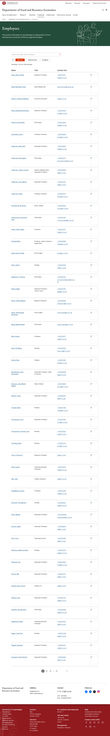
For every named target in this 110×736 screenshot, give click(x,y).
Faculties (5, 716)
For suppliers (34, 730)
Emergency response (64, 727)
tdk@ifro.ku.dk (62, 505)
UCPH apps (33, 726)
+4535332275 (61, 194)
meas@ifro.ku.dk (62, 244)
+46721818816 (61, 514)
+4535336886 (61, 241)
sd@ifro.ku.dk (61, 529)
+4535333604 (61, 562)
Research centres (7, 720)
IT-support (33, 728)
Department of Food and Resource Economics (29, 10)
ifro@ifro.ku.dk (66, 691)
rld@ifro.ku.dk (61, 586)
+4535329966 (61, 609)
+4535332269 (61, 491)
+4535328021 (61, 503)
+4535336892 (61, 170)
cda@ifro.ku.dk (62, 493)
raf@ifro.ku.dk (61, 648)
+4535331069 (61, 419)
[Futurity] (86, 726)
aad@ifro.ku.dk (62, 553)
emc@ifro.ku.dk (62, 446)
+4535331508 (61, 360)
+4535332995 (61, 538)
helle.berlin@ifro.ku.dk (64, 303)
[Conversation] (90, 726)
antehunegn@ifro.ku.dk (64, 312)
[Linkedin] (90, 691)
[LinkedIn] (90, 722)
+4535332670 (61, 621)
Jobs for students (63, 720)
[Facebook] (86, 691)
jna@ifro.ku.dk (61, 99)
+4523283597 (61, 396)
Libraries (5, 727)
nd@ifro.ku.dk (61, 577)
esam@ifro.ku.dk (62, 137)
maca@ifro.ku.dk (62, 410)
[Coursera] (94, 726)
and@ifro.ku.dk (62, 470)
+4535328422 (61, 205)
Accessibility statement (92, 714)
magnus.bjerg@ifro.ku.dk (65, 324)
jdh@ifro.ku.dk (61, 479)
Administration (6, 714)
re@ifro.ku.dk (61, 624)
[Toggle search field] (103, 9)
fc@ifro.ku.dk (61, 455)
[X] (94, 691)
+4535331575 (61, 574)
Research (77, 3)
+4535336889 (61, 372)
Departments (6, 718)
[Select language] (106, 10)
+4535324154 (61, 277)
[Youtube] (102, 722)
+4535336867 (61, 657)
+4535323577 (61, 336)
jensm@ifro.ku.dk (62, 387)
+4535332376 (61, 467)
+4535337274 (61, 443)
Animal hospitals (7, 722)
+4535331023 (61, 182)
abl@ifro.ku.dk (61, 339)
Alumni (59, 722)
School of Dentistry (8, 724)
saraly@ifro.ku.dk (62, 208)
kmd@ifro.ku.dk (62, 565)
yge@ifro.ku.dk (62, 612)
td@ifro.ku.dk (61, 541)
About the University (99, 3)
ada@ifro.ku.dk (62, 149)
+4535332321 (61, 229)
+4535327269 (61, 407)
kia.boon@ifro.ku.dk (63, 351)
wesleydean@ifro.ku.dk (64, 517)
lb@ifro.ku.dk (61, 398)
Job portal (60, 717)
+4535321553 (61, 75)
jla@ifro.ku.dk (61, 173)
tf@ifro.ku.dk (61, 660)
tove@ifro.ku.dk (62, 422)
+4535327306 (61, 633)
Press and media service (37, 722)
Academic (45, 60)
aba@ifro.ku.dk (62, 125)
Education (68, 3)
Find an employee (35, 714)
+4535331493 (61, 289)
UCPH (3, 19)
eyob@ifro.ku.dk (62, 253)
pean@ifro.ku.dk (62, 196)
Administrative (32, 60)
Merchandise (34, 724)
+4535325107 (61, 645)
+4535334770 (61, 550)
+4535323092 (61, 348)
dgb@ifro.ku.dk (62, 291)
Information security (91, 716)
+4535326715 (61, 158)
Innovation (86, 3)
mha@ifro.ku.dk (62, 113)
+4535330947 (61, 110)
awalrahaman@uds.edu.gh (65, 87)
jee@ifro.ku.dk (61, 600)
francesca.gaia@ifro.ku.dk (65, 220)
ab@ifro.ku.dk (61, 375)
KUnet (59, 712)
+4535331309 (61, 217)
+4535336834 (61, 384)
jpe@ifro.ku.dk (61, 636)
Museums (5, 729)
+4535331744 (61, 598)
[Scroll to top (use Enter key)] (104, 697)
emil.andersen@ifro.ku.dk (65, 161)
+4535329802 (61, 146)
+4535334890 (61, 122)
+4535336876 (61, 526)
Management (6, 712)
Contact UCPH (34, 716)
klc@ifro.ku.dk (61, 434)
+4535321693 (61, 431)
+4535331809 (61, 265)
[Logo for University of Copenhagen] (10, 3)
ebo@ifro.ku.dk (62, 363)
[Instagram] (98, 691)
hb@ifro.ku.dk (61, 268)
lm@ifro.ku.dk (61, 185)
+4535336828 (61, 134)
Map (31, 712)
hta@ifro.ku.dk (62, 232)
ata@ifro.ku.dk (62, 78)
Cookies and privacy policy (93, 712)
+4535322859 (61, 301)
